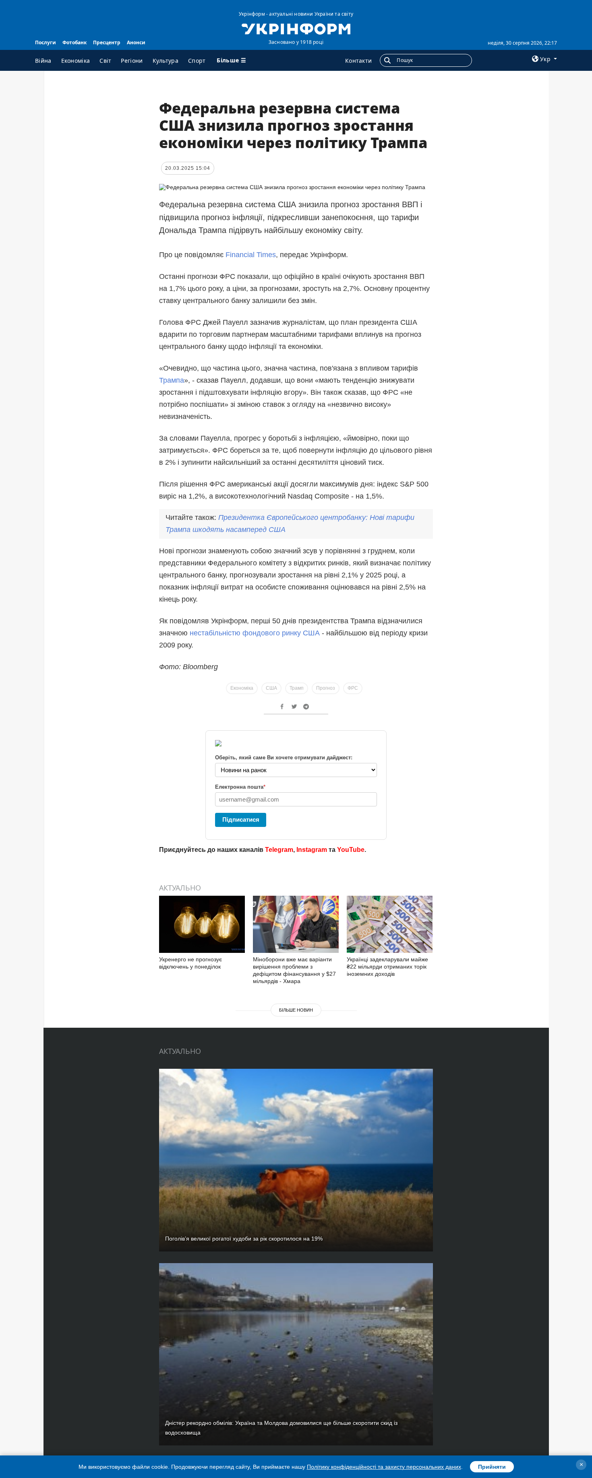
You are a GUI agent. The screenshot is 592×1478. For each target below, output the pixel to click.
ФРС (353, 688)
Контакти (358, 60)
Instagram (311, 849)
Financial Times (251, 255)
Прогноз (325, 688)
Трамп (297, 688)
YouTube (350, 849)
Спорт (197, 60)
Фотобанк (74, 42)
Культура (165, 60)
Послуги (45, 42)
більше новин (296, 1010)
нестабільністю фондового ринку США (255, 633)
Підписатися (240, 819)
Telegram (279, 849)
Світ (105, 60)
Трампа (171, 380)
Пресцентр (106, 42)
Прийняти (492, 1467)
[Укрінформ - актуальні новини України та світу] (296, 28)
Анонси (136, 42)
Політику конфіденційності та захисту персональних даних (384, 1467)
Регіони (132, 60)
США (271, 688)
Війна (43, 60)
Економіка (75, 60)
